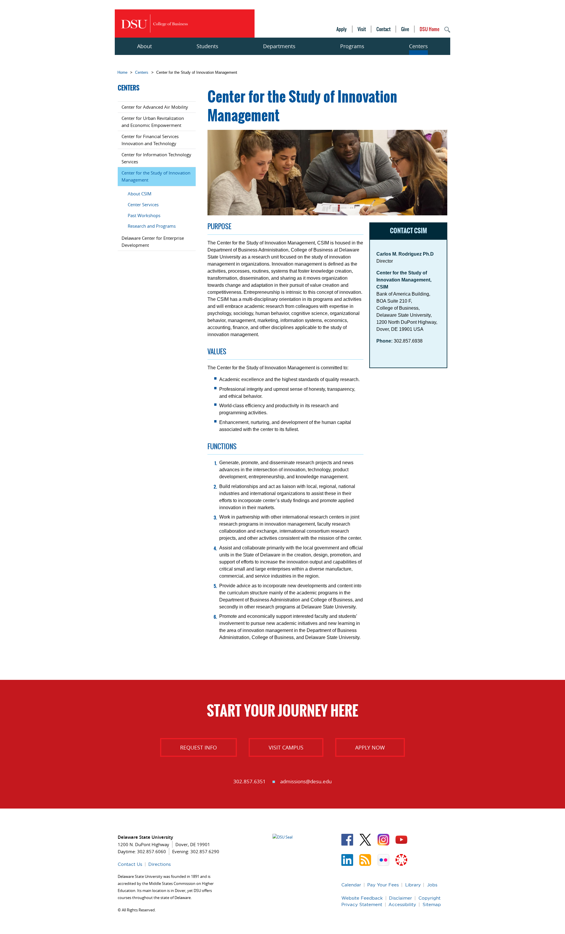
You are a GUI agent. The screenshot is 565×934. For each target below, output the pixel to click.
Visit (362, 29)
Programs (352, 46)
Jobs (432, 884)
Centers (418, 46)
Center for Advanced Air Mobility (155, 107)
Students (207, 46)
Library (413, 884)
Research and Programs (152, 226)
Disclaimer (400, 898)
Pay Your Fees (383, 884)
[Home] (154, 24)
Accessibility (402, 904)
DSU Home (429, 29)
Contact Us (130, 864)
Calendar (351, 884)
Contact (383, 29)
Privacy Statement (361, 904)
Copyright (429, 898)
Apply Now (370, 747)
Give (405, 29)
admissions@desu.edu (306, 781)
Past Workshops (144, 215)
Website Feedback (362, 898)
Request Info (198, 747)
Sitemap (432, 904)
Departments (279, 46)
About (144, 46)
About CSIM (140, 194)
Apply (341, 29)
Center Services (143, 204)
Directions (159, 864)
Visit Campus (286, 747)
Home (122, 72)
